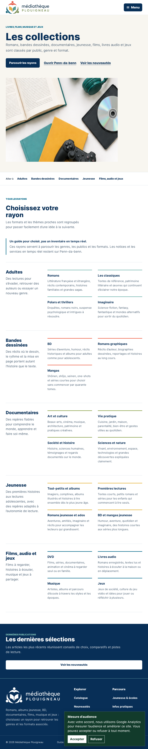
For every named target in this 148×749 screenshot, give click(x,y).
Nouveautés (82, 706)
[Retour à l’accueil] (27, 7)
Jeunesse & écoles (125, 698)
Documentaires (69, 178)
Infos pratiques (122, 706)
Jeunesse (88, 178)
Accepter (77, 739)
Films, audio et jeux (111, 178)
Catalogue (81, 698)
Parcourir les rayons (22, 63)
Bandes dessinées (43, 178)
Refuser (96, 739)
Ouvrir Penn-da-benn (60, 63)
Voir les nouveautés (95, 63)
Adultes (22, 178)
